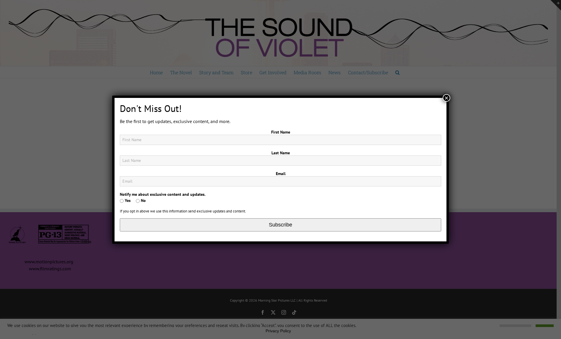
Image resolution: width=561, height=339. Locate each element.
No (143, 200)
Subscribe (280, 225)
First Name (280, 132)
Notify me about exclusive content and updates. (162, 194)
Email (280, 173)
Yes (127, 200)
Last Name (280, 152)
